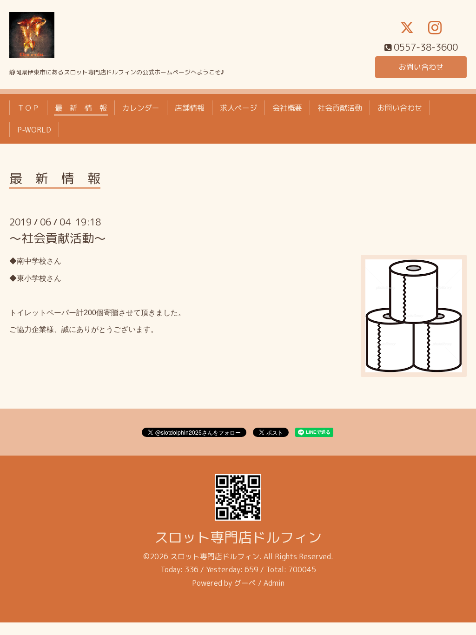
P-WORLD (34, 130)
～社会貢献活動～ (57, 238)
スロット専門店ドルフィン (238, 537)
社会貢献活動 (339, 108)
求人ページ (238, 108)
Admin (274, 583)
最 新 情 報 (81, 108)
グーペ (245, 583)
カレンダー (140, 108)
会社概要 (287, 108)
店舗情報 (190, 108)
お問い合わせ (421, 67)
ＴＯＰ (28, 108)
